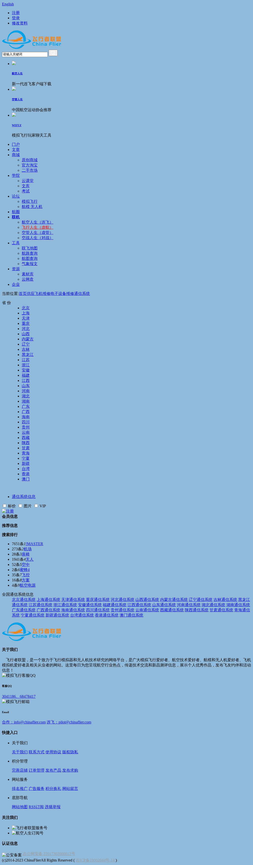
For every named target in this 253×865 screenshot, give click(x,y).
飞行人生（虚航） (37, 227)
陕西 (26, 443)
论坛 (16, 196)
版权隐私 (70, 752)
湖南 (26, 401)
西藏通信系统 (172, 610)
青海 (26, 453)
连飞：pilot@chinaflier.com (69, 722)
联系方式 (36, 752)
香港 (26, 474)
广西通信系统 (48, 610)
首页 (23, 293)
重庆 (26, 323)
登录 (16, 18)
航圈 (16, 212)
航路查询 (30, 253)
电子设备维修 (62, 293)
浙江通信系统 (65, 605)
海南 (26, 417)
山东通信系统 (164, 605)
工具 (16, 243)
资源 (16, 269)
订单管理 (36, 770)
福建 (26, 375)
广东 (26, 406)
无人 (30, 559)
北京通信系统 (24, 599)
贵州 (26, 427)
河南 (26, 391)
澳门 (26, 479)
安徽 (26, 370)
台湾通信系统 (82, 615)
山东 (26, 386)
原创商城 (30, 160)
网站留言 (70, 788)
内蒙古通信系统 (174, 599)
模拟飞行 (30, 201)
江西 (26, 380)
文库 (26, 186)
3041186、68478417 (19, 696)
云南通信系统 (147, 610)
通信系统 (82, 293)
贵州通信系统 (122, 610)
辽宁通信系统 (200, 599)
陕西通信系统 (197, 610)
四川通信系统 (98, 610)
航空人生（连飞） (37, 222)
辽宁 (26, 344)
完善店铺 (20, 770)
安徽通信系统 (90, 605)
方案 (26, 580)
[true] (53, 53)
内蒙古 (28, 339)
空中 (26, 564)
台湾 (26, 469)
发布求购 (70, 770)
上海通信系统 (48, 599)
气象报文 (30, 264)
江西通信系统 (139, 605)
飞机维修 (42, 293)
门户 (16, 144)
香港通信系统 (107, 615)
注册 (16, 13)
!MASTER (34, 544)
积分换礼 (53, 788)
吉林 (26, 349)
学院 (16, 175)
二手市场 (30, 170)
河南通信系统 (189, 605)
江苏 (26, 360)
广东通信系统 (24, 610)
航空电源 (28, 585)
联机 (16, 217)
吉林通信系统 (225, 599)
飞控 (26, 575)
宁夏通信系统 (32, 615)
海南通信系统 (73, 610)
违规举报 (53, 807)
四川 (26, 422)
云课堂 (28, 181)
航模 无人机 (32, 207)
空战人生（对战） (37, 238)
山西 (26, 334)
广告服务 (36, 788)
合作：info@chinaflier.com (24, 722)
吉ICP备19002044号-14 (96, 860)
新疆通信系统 (57, 615)
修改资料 (20, 23)
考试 (26, 191)
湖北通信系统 (213, 605)
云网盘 (28, 279)
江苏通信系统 (40, 605)
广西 (26, 412)
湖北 (26, 396)
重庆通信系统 (98, 599)
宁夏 (26, 458)
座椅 (26, 554)
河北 (26, 329)
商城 (16, 155)
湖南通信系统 (238, 605)
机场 (28, 549)
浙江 (26, 365)
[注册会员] (8, 511)
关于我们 (20, 752)
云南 (26, 432)
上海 (26, 313)
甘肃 (26, 448)
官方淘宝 (30, 165)
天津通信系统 (73, 599)
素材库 (28, 274)
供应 (31, 293)
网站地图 (20, 807)
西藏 (26, 437)
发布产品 (53, 770)
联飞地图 (30, 248)
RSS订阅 (36, 807)
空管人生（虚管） (37, 232)
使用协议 (53, 752)
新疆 (26, 463)
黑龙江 (28, 354)
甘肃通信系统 (221, 610)
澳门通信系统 (131, 615)
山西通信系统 (147, 599)
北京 (26, 308)
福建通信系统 (114, 605)
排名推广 (20, 788)
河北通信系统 (122, 599)
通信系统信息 (24, 496)
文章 (16, 149)
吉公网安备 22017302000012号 (49, 854)
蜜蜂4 (25, 570)
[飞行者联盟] (31, 48)
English (8, 4)
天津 (26, 318)
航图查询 (30, 258)
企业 (16, 284)
